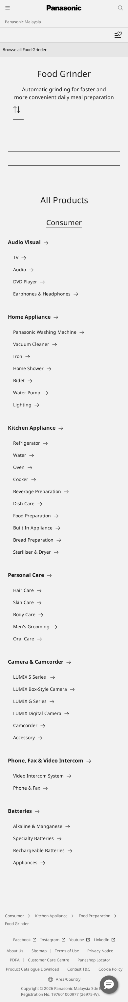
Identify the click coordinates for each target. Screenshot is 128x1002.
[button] (109, 984)
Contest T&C (78, 969)
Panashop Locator (93, 960)
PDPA (15, 960)
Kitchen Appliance (51, 916)
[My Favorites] (118, 35)
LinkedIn (101, 939)
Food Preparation (94, 916)
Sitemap (39, 951)
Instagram (49, 939)
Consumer (64, 222)
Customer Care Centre (48, 960)
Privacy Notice (100, 951)
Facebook (22, 939)
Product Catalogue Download (32, 969)
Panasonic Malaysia (23, 22)
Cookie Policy (110, 969)
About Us (15, 951)
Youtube (76, 939)
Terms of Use (67, 951)
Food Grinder (17, 923)
